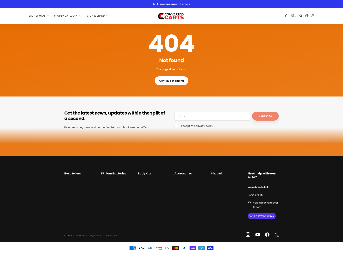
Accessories (183, 173)
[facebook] (267, 235)
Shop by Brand (95, 15)
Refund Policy (255, 195)
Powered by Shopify (105, 235)
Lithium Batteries (113, 173)
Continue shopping (171, 81)
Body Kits (144, 173)
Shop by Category (66, 15)
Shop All (216, 173)
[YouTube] (257, 235)
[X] (277, 235)
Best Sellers (72, 173)
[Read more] (293, 15)
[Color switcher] (286, 15)
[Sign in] (307, 15)
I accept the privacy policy (196, 126)
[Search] (300, 15)
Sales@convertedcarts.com (265, 205)
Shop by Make (37, 15)
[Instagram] (248, 235)
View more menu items (117, 16)
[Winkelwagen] (312, 15)
